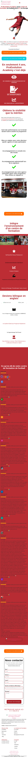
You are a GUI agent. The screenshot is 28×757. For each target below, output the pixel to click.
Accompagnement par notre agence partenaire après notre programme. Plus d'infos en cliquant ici (14, 173)
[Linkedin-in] (18, 710)
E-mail (6, 680)
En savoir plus (21, 636)
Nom (6, 669)
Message (7, 691)
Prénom (7, 674)
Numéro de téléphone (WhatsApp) (12, 685)
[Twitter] (16, 710)
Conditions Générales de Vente (14, 751)
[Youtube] (14, 710)
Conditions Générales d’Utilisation (14, 752)
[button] (20, 3)
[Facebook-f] (12, 710)
